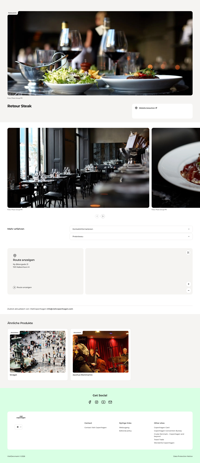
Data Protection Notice (183, 456)
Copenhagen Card (161, 427)
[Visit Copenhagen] (21, 417)
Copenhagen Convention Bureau (168, 431)
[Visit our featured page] (103, 402)
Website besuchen (147, 108)
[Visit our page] (97, 402)
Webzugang (124, 427)
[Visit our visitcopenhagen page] (90, 402)
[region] (139, 271)
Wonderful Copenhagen (164, 443)
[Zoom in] (188, 284)
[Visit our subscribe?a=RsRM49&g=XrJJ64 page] (110, 402)
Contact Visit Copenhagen (95, 427)
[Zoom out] (188, 290)
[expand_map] (188, 252)
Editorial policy (125, 431)
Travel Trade (159, 440)
